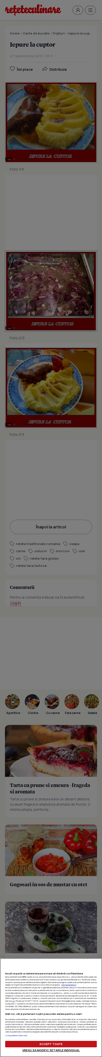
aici (13, 1001)
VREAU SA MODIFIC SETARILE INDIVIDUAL (51, 1050)
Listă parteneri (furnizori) (16, 1035)
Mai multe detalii (69, 985)
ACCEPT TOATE (51, 1044)
